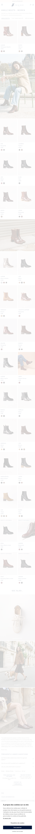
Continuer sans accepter (17, 831)
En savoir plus (7, 818)
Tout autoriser (17, 827)
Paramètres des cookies (17, 823)
